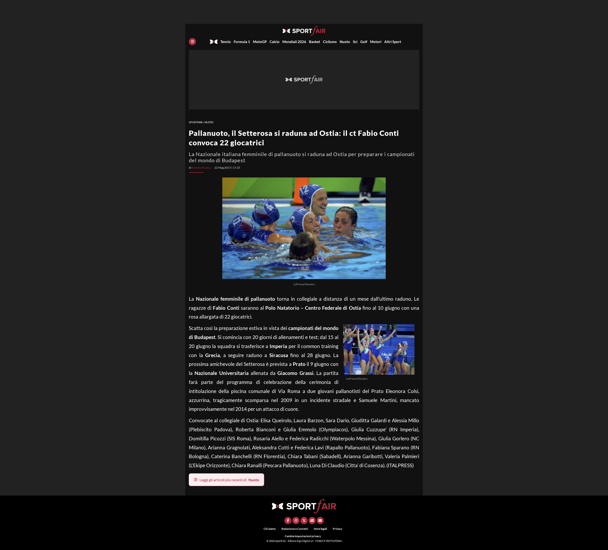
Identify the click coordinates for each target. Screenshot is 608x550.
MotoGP (260, 41)
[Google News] (312, 520)
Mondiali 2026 (294, 41)
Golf (363, 41)
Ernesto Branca (201, 167)
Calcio (275, 41)
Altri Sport (392, 41)
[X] (304, 520)
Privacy (337, 528)
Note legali (320, 528)
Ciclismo (330, 41)
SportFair (195, 122)
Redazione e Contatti (294, 528)
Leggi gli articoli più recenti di (229, 479)
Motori (375, 41)
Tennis (225, 41)
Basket (314, 41)
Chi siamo (270, 528)
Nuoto (345, 41)
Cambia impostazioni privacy (303, 536)
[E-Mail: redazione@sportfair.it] (320, 520)
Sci (355, 41)
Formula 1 (242, 41)
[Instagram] (295, 520)
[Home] (214, 41)
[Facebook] (287, 520)
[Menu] (192, 41)
